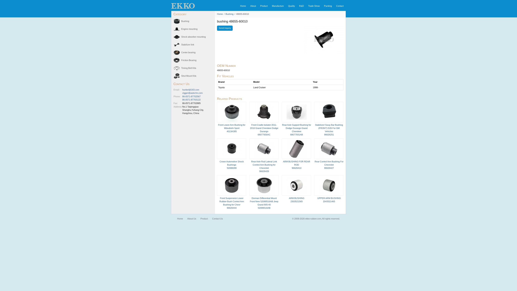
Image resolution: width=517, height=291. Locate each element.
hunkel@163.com (190, 90)
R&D (301, 6)
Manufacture (278, 6)
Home (243, 6)
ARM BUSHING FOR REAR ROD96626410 (296, 164)
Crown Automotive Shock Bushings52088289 (232, 164)
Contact (340, 6)
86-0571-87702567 (191, 96)
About (253, 6)
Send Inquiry (225, 28)
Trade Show (314, 6)
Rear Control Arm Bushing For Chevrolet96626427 (329, 164)
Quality (291, 6)
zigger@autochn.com (192, 93)
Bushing (229, 14)
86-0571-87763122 (191, 100)
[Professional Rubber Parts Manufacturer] (183, 6)
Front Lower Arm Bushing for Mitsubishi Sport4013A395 (231, 128)
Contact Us (217, 219)
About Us (191, 219)
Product (264, 6)
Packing (328, 6)
